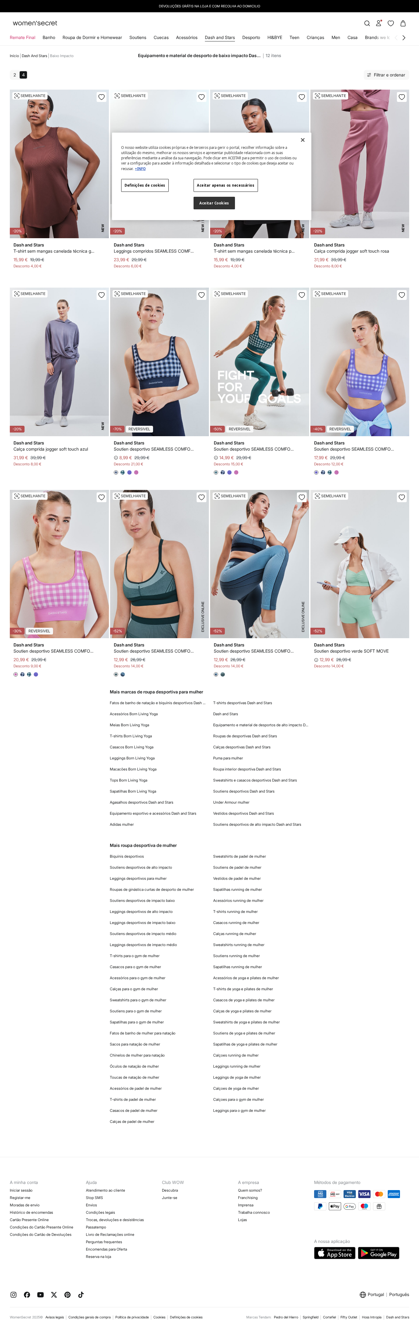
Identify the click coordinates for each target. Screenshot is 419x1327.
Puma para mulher (228, 758)
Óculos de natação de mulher (134, 1066)
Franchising (248, 1197)
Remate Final (22, 37)
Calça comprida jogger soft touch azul (50, 449)
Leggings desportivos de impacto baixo (142, 922)
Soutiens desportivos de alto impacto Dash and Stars (257, 824)
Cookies (159, 1317)
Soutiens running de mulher (236, 955)
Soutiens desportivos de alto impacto (141, 867)
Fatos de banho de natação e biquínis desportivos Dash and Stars (158, 702)
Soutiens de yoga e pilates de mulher (244, 1033)
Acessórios (187, 37)
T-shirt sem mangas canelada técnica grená (54, 251)
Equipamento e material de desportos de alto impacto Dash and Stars (261, 725)
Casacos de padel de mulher (133, 1110)
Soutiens (137, 37)
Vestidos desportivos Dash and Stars (243, 813)
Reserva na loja (98, 1256)
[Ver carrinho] (403, 23)
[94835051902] (201, 295)
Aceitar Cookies (214, 203)
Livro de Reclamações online (110, 1234)
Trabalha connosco (254, 1212)
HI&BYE (274, 37)
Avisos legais (54, 1317)
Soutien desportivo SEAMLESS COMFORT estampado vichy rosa (54, 651)
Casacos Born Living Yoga (131, 747)
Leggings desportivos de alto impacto (141, 911)
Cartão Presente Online (29, 1219)
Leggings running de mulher (236, 1066)
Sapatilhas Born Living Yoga (133, 791)
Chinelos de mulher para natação (137, 1055)
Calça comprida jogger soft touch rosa (351, 251)
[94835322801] (402, 497)
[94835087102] (101, 497)
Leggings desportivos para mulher (138, 878)
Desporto (251, 37)
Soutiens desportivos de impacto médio (143, 933)
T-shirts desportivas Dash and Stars (242, 702)
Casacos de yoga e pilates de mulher (244, 1000)
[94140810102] (302, 97)
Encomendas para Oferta (106, 1249)
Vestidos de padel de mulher (237, 878)
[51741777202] (402, 97)
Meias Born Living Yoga (129, 725)
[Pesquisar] (367, 23)
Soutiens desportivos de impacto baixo (142, 900)
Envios (91, 1205)
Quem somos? (250, 1190)
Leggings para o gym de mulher (239, 1110)
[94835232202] (201, 497)
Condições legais (100, 1212)
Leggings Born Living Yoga (132, 758)
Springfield (310, 1317)
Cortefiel (329, 1317)
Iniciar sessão (21, 1190)
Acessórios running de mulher (238, 900)
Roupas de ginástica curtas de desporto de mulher (152, 889)
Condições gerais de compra (89, 1317)
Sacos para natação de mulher (135, 1044)
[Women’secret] (35, 23)
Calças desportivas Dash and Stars (242, 747)
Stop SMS (94, 1197)
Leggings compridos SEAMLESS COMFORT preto (155, 251)
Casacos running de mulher (236, 922)
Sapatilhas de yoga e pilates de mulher (245, 1044)
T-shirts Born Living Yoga (131, 736)
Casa (353, 37)
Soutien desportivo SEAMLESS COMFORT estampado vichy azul (155, 449)
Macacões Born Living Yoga (133, 769)
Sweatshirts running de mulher (238, 944)
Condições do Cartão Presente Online (41, 1227)
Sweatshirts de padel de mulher (239, 856)
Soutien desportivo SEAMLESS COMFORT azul (255, 651)
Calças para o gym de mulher (134, 989)
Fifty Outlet (348, 1317)
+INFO (140, 168)
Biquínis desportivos (127, 856)
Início (14, 55)
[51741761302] (101, 295)
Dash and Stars (220, 37)
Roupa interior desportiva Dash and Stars (247, 769)
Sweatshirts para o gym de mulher (138, 1000)
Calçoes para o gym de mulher (238, 1099)
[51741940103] (201, 97)
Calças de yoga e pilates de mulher (242, 1011)
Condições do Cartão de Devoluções (40, 1234)
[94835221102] (302, 497)
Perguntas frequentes (104, 1242)
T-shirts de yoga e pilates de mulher (243, 989)
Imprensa (245, 1205)
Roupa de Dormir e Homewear (92, 37)
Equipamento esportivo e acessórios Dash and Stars (153, 813)
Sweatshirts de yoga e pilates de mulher (246, 1022)
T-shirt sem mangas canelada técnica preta (255, 251)
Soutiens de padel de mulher (237, 867)
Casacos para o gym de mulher (135, 966)
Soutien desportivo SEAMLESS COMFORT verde (155, 651)
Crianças (315, 37)
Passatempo (96, 1227)
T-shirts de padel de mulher (133, 1099)
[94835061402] (402, 295)
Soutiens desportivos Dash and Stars (244, 791)
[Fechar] (302, 140)
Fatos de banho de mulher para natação (142, 1033)
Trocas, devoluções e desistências (115, 1219)
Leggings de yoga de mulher (237, 1077)
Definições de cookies (186, 1317)
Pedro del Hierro (286, 1317)
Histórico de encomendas (31, 1212)
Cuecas (161, 37)
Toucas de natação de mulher (134, 1077)
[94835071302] (302, 295)
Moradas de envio (25, 1205)
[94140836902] (101, 97)
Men (336, 37)
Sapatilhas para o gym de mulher (137, 1022)
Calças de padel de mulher (132, 1121)
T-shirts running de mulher (235, 911)
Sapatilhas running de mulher (237, 889)
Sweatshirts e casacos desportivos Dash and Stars (255, 780)
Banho (49, 37)
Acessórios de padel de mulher (136, 1088)
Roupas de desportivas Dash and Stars (245, 736)
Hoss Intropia (372, 1317)
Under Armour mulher (231, 802)
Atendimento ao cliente (105, 1190)
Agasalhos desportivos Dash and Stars (141, 802)
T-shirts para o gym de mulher (135, 955)
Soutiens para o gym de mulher (136, 1011)
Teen (294, 37)
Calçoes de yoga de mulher (236, 1088)
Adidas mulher (122, 824)
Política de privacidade (132, 1317)
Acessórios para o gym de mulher (137, 978)
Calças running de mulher (234, 933)
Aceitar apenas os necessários (226, 185)
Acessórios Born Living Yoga (134, 714)
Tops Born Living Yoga (128, 780)
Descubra (170, 1190)
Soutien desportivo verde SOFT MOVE (351, 651)
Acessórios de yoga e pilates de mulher (246, 978)
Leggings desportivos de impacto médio (143, 944)
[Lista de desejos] (391, 23)
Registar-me (20, 1197)
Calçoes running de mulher (236, 1055)
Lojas (242, 1219)
